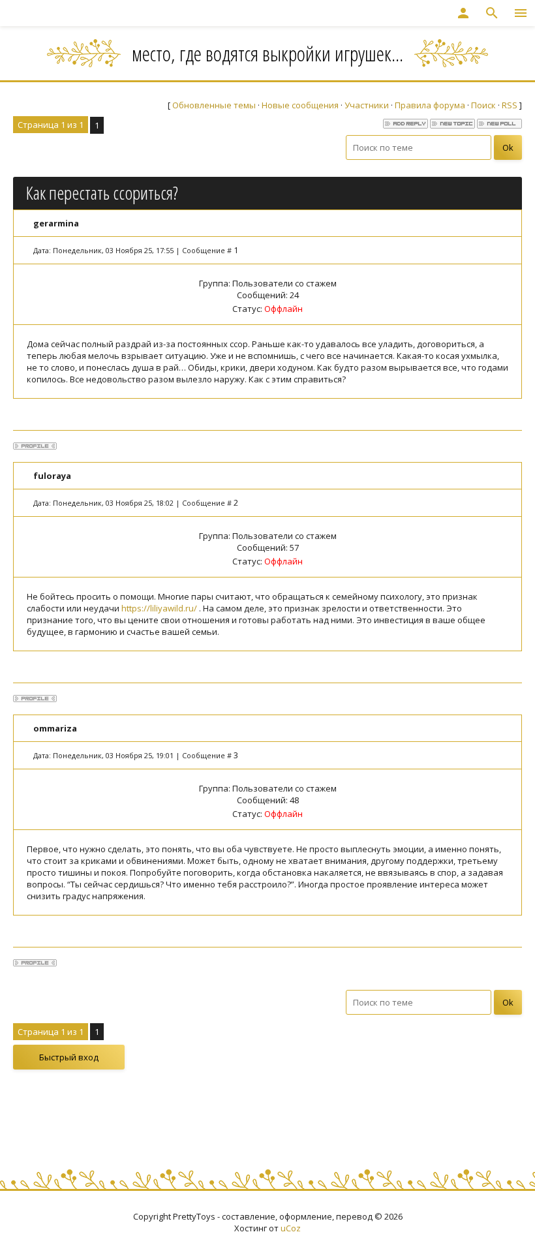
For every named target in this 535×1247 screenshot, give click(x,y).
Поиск (483, 105)
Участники (366, 105)
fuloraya (52, 476)
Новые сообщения (300, 105)
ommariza (55, 728)
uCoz (291, 1228)
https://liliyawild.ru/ (159, 608)
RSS (509, 105)
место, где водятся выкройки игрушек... (267, 53)
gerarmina (56, 223)
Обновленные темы (214, 105)
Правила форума (430, 105)
